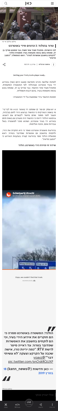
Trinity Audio (29, 75)
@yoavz (39, 357)
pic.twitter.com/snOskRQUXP (30, 362)
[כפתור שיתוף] (4, 64)
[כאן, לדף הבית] (28, 3)
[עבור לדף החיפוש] (5, 3)
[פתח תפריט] (52, 3)
